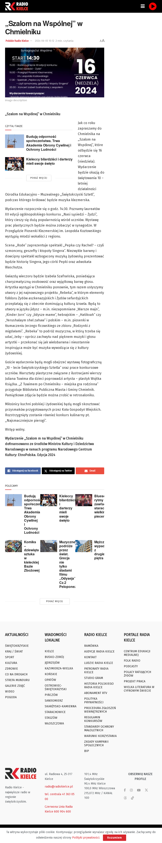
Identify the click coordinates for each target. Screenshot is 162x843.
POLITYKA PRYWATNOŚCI (94, 700)
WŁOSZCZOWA (54, 723)
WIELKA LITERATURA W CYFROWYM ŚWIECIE (139, 688)
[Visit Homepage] (17, 6)
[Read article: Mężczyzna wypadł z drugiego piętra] (83, 546)
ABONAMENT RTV (95, 693)
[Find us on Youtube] (138, 790)
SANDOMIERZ (54, 700)
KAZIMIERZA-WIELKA (59, 668)
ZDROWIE (11, 668)
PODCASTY (131, 666)
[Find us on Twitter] (146, 790)
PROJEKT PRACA (134, 681)
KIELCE (49, 651)
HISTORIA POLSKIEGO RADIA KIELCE (99, 685)
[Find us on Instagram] (131, 790)
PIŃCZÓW (51, 695)
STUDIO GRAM (93, 678)
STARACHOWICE (55, 712)
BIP (86, 751)
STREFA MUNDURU (17, 680)
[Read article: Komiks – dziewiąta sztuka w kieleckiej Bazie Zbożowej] (13, 546)
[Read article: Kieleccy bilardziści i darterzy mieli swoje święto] (14, 164)
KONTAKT (90, 657)
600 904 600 (62, 811)
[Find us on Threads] (125, 798)
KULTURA (11, 663)
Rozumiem (114, 837)
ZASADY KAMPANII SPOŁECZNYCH (96, 743)
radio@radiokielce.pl (59, 786)
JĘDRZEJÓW (52, 663)
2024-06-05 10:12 (44, 40)
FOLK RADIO (132, 660)
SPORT (9, 657)
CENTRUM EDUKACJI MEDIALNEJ (137, 653)
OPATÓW (50, 680)
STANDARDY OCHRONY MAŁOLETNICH (99, 728)
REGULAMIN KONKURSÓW (93, 719)
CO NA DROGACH (16, 674)
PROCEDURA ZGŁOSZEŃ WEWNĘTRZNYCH (100, 709)
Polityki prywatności (85, 837)
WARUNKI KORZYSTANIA (100, 736)
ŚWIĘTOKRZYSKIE (17, 646)
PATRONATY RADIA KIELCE (96, 670)
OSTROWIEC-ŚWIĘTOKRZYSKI (56, 687)
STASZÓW (51, 718)
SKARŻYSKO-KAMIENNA (60, 706)
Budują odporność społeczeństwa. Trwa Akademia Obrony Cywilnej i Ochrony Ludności (48, 143)
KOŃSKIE (51, 674)
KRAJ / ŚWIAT (14, 651)
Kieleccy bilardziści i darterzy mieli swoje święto (49, 161)
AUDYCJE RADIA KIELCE (99, 651)
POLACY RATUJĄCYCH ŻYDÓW (137, 673)
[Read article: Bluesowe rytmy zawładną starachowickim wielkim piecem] (83, 500)
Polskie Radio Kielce (17, 40)
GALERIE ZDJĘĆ (15, 686)
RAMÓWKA (91, 646)
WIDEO (9, 691)
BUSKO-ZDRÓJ (54, 657)
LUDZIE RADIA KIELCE (98, 663)
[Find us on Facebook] (125, 790)
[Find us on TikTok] (132, 798)
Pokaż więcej (38, 178)
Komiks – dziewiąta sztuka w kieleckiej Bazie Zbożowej (31, 556)
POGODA (11, 697)
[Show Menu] (143, 6)
